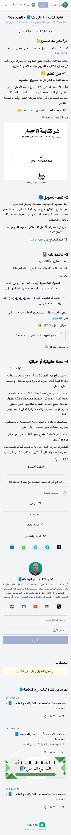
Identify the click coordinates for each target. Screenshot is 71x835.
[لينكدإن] (12, 547)
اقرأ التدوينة (61, 53)
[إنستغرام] (47, 606)
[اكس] (59, 547)
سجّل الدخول (44, 671)
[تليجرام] (35, 547)
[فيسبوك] (47, 547)
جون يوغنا (37, 240)
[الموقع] (12, 606)
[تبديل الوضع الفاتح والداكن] (14, 5)
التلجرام (58, 318)
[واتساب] (24, 547)
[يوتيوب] (35, 606)
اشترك (43, 4)
